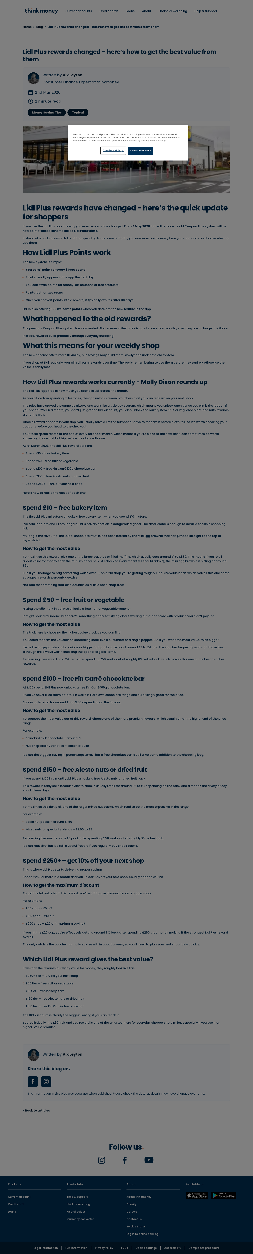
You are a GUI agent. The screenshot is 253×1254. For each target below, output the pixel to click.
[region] (128, 143)
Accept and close (140, 150)
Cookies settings (113, 150)
